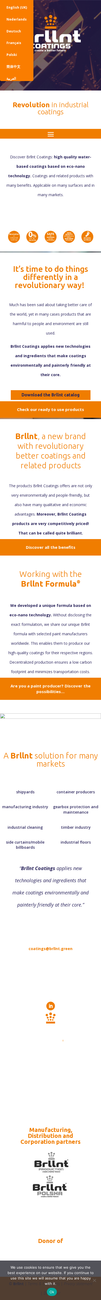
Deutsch (13, 31)
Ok (52, 1292)
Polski (11, 54)
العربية (11, 78)
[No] (94, 1280)
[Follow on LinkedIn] (50, 1006)
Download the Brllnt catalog (51, 394)
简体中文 (13, 66)
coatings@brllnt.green (50, 948)
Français (13, 43)
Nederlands (16, 19)
